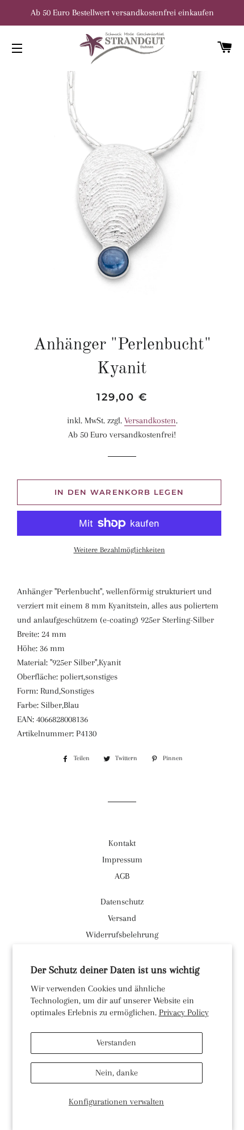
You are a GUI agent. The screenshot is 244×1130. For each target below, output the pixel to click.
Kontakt (122, 843)
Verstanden (116, 1042)
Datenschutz (122, 902)
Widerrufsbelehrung (122, 934)
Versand (122, 918)
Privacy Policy (184, 1012)
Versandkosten (150, 420)
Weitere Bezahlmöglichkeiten (119, 549)
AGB (122, 876)
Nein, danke (116, 1073)
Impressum (122, 859)
